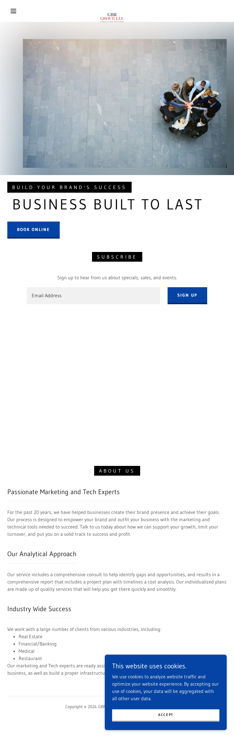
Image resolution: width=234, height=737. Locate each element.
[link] (112, 10)
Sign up (187, 295)
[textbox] (93, 295)
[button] (13, 11)
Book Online (33, 229)
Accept (165, 714)
